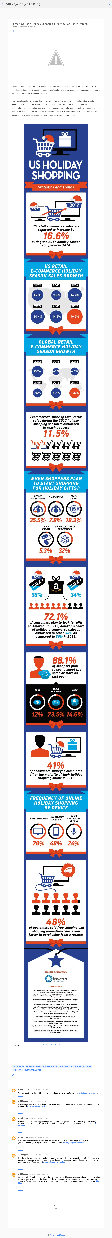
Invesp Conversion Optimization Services (44, 1045)
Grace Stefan (23, 1090)
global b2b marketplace (88, 1093)
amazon (30, 1066)
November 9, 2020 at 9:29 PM (38, 1155)
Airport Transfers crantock (54, 1162)
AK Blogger (23, 1101)
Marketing (18, 1070)
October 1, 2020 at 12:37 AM (39, 1090)
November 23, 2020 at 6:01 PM (38, 1174)
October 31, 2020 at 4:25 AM (38, 1101)
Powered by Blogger (57, 1235)
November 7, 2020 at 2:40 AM (38, 1137)
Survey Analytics (33, 1070)
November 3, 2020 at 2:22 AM (38, 1118)
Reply (20, 1096)
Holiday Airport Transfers (73, 1143)
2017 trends (18, 1066)
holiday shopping (64, 1066)
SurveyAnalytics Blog (23, 4)
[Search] (43, 3)
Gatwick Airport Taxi (36, 1106)
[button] (13, 31)
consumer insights (45, 1066)
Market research (83, 1066)
